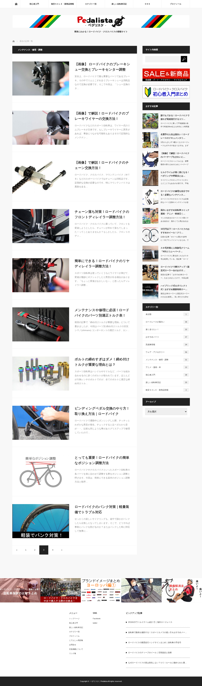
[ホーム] (16, 4)
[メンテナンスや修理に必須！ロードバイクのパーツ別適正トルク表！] (40, 324)
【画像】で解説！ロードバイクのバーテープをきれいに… (175, 155)
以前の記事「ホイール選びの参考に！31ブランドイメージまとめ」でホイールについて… (175, 240)
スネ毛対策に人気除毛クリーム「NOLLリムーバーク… (175, 250)
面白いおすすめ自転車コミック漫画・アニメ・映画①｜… (175, 212)
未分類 (166, 314)
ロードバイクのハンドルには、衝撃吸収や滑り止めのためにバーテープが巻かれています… (174, 164)
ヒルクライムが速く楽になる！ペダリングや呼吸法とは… (175, 174)
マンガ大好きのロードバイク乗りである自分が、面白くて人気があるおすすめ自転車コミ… (174, 221)
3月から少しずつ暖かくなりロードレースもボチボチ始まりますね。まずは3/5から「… (175, 145)
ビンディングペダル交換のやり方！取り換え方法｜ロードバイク (102, 411)
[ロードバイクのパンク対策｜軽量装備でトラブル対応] (40, 521)
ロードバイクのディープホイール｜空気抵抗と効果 (150, 652)
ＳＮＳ (147, 4)
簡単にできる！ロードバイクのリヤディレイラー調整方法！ (102, 263)
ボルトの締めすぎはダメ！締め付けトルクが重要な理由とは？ (102, 361)
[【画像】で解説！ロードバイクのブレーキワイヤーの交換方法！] (40, 128)
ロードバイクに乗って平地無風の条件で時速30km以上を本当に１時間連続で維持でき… (175, 126)
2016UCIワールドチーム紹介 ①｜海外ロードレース (150, 622)
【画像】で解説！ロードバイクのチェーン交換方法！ (102, 165)
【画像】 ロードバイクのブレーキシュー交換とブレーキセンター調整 (102, 66)
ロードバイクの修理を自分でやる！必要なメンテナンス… (175, 193)
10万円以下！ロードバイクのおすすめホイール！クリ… (175, 231)
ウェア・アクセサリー (166, 352)
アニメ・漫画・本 (166, 367)
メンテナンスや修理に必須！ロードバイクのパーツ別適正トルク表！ (102, 312)
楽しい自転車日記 (119, 4)
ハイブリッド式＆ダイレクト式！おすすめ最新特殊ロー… (174, 288)
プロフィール (175, 4)
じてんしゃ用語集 (76, 640)
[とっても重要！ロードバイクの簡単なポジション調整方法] (40, 472)
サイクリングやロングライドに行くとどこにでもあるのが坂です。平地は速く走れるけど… (174, 183)
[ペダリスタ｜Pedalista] (101, 27)
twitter (95, 623)
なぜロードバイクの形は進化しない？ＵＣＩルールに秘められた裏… (157, 663)
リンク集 (72, 653)
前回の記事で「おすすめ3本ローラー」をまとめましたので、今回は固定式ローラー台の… (174, 278)
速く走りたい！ (166, 329)
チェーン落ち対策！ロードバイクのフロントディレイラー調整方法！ (102, 214)
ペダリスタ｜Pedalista (98, 681)
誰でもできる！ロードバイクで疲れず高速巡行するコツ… (175, 117)
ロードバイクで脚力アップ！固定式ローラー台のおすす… (175, 269)
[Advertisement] (166, 468)
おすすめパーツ (166, 337)
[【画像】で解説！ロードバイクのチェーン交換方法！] (40, 177)
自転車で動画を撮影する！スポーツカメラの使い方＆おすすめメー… (157, 632)
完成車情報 (166, 344)
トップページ (74, 618)
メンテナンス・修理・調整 (166, 360)
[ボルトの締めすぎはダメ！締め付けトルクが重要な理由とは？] (40, 374)
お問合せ (72, 645)
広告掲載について (76, 649)
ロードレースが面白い (166, 322)
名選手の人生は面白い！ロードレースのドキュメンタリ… (175, 136)
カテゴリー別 (90, 4)
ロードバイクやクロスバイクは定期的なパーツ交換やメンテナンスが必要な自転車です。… (174, 202)
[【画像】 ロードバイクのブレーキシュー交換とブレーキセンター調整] (40, 78)
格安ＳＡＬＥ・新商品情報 (62, 4)
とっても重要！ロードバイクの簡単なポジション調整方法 (102, 460)
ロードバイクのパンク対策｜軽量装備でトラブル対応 (102, 509)
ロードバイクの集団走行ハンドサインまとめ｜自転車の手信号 (154, 642)
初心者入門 (34, 4)
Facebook (97, 618)
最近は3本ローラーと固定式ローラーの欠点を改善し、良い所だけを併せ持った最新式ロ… (175, 297)
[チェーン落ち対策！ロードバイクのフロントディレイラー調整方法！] (40, 226)
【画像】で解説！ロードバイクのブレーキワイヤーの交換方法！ (102, 115)
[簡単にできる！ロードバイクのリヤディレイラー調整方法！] (40, 275)
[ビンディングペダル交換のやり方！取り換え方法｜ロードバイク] (40, 423)
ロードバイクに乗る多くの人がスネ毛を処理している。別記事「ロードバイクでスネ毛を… (174, 259)
